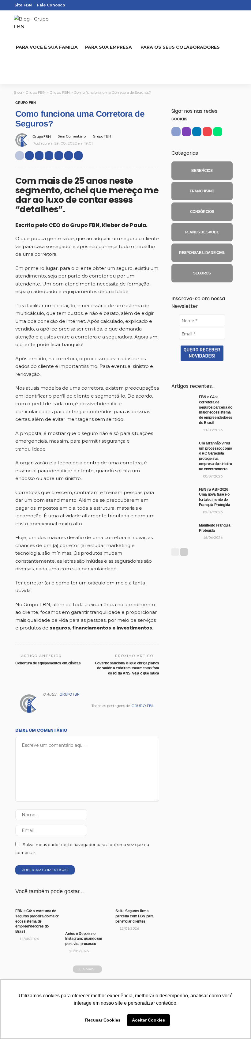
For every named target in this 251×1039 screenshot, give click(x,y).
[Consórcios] (202, 211)
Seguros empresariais (29, 900)
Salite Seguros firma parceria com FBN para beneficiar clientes (134, 916)
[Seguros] (202, 273)
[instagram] (209, 5)
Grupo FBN (25, 102)
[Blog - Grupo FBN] (37, 23)
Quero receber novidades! (202, 353)
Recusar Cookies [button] (103, 1020)
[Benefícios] (202, 170)
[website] (44, 705)
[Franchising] (202, 191)
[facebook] (201, 5)
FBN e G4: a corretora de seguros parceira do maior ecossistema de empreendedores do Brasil (37, 921)
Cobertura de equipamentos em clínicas (48, 663)
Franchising (78, 914)
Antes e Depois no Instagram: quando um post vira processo (83, 938)
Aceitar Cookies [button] (148, 1020)
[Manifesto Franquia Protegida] (183, 531)
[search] (23, 71)
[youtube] (225, 5)
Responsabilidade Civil (84, 923)
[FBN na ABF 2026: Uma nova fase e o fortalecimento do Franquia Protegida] (183, 495)
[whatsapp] (233, 5)
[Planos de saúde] (202, 232)
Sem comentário (72, 136)
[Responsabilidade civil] (202, 253)
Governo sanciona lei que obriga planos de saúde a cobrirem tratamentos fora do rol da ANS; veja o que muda (127, 668)
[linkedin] (217, 5)
